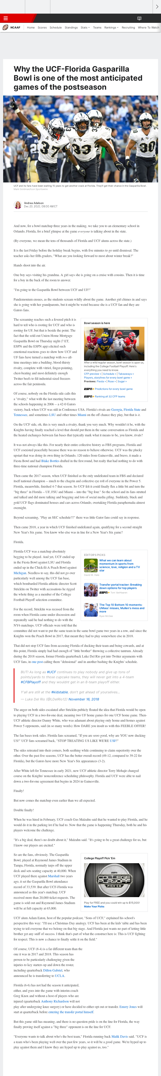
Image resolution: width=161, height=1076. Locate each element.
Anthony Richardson (55, 1001)
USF (113, 740)
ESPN (22, 18)
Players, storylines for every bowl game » (108, 377)
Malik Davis (120, 1036)
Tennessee (20, 414)
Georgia (116, 409)
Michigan (20, 573)
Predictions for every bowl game (114, 388)
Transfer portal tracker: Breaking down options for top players (120, 586)
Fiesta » (101, 381)
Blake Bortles (50, 461)
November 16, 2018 (84, 699)
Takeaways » (126, 373)
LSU (52, 414)
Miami (82, 414)
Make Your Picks (94, 906)
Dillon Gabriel (52, 970)
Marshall (54, 876)
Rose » (112, 381)
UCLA (59, 975)
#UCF (51, 672)
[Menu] (5, 18)
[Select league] (12, 7)
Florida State (132, 409)
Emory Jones (128, 1006)
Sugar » (122, 381)
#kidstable (59, 692)
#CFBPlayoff (31, 682)
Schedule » (109, 373)
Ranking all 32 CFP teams (110, 396)
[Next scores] (157, 7)
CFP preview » (92, 373)
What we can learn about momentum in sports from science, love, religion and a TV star (119, 565)
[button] (147, 18)
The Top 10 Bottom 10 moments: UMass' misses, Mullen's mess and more (121, 608)
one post (37, 661)
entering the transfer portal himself (70, 1012)
